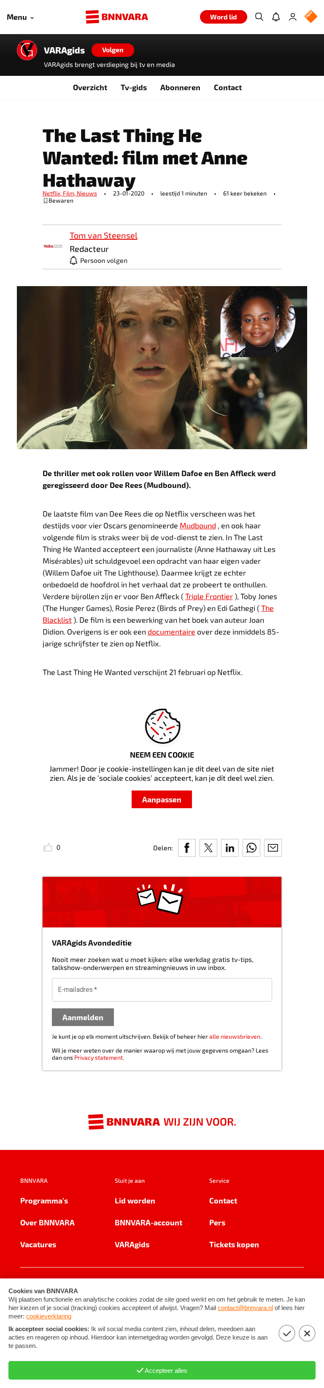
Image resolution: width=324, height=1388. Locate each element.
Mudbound (198, 525)
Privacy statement (98, 1057)
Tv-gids (134, 87)
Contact (228, 87)
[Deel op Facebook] (186, 847)
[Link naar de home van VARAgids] (27, 50)
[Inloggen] (293, 17)
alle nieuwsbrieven (234, 1036)
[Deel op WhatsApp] (251, 847)
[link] (53, 246)
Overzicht (90, 87)
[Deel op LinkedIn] (229, 847)
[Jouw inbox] (276, 17)
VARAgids (64, 50)
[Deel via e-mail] (273, 847)
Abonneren (180, 87)
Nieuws (87, 193)
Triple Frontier (209, 596)
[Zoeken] (259, 17)
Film (70, 193)
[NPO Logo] (311, 17)
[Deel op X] (208, 847)
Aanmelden (82, 1017)
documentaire (171, 631)
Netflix (53, 193)
